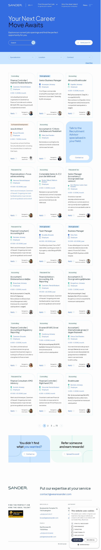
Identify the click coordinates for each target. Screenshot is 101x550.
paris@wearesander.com (48, 537)
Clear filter (89, 63)
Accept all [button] (77, 540)
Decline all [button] (91, 540)
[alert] (84, 527)
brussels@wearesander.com (49, 518)
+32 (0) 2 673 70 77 (46, 514)
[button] (88, 5)
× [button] (97, 509)
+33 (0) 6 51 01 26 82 (46, 533)
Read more (85, 520)
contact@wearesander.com (55, 494)
